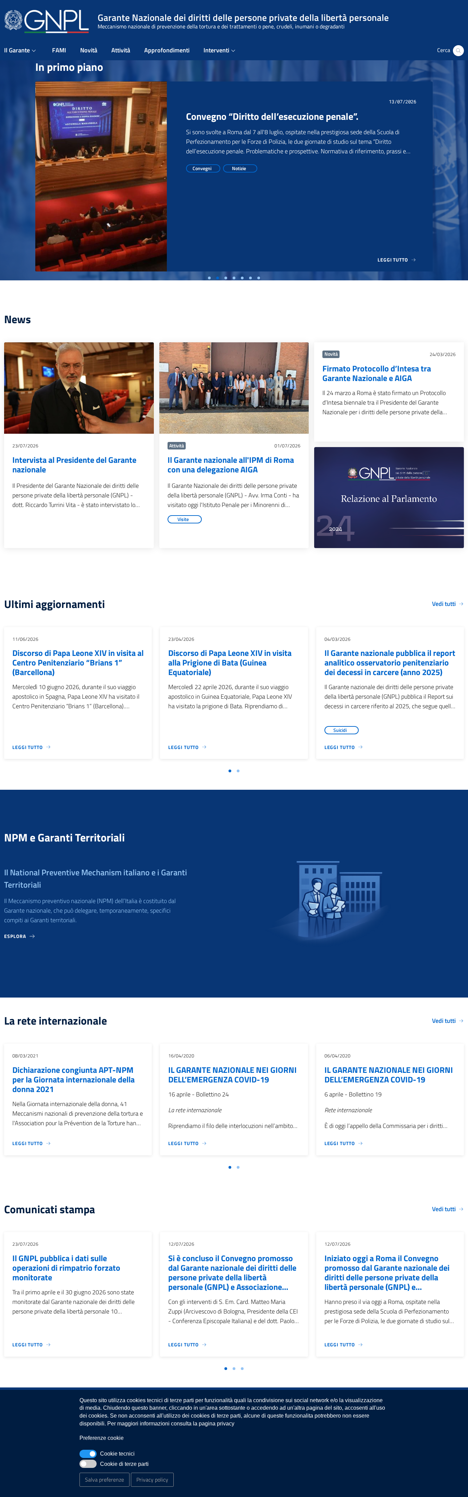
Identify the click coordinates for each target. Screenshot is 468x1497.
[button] (21, 50)
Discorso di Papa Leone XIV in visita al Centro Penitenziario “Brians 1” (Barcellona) (78, 662)
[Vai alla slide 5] (242, 278)
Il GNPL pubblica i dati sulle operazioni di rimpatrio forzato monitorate (66, 1267)
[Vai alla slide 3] (225, 278)
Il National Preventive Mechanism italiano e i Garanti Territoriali (95, 878)
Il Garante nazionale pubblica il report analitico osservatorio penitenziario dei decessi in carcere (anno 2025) (389, 662)
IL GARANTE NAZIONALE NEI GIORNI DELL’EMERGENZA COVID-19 (232, 1074)
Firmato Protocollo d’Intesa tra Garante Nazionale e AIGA (376, 373)
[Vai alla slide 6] (250, 278)
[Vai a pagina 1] (230, 771)
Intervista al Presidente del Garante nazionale (74, 464)
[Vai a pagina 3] (242, 1368)
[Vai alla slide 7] (258, 278)
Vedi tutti (444, 603)
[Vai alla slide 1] (209, 278)
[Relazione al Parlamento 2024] (389, 497)
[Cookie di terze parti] (88, 1464)
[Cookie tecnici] (88, 1454)
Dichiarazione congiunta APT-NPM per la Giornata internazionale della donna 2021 (73, 1079)
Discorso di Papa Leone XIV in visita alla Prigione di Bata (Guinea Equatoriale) (230, 662)
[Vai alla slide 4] (234, 278)
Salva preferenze (104, 1479)
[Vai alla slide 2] (217, 278)
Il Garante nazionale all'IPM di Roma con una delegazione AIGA (231, 464)
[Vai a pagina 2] (238, 771)
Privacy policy (152, 1479)
